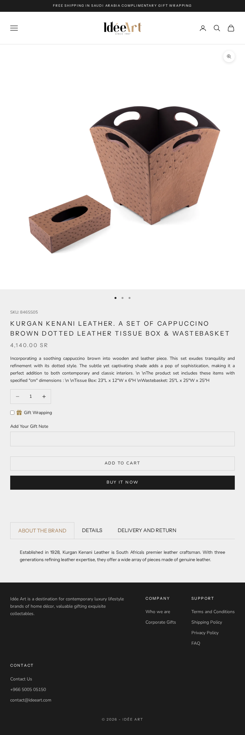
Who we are (157, 612)
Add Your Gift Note (29, 426)
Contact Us (21, 679)
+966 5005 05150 (28, 690)
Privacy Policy (205, 633)
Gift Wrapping (38, 413)
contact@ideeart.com (30, 700)
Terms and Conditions (213, 612)
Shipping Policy (206, 622)
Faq (195, 643)
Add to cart (123, 463)
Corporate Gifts (160, 622)
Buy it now (122, 482)
